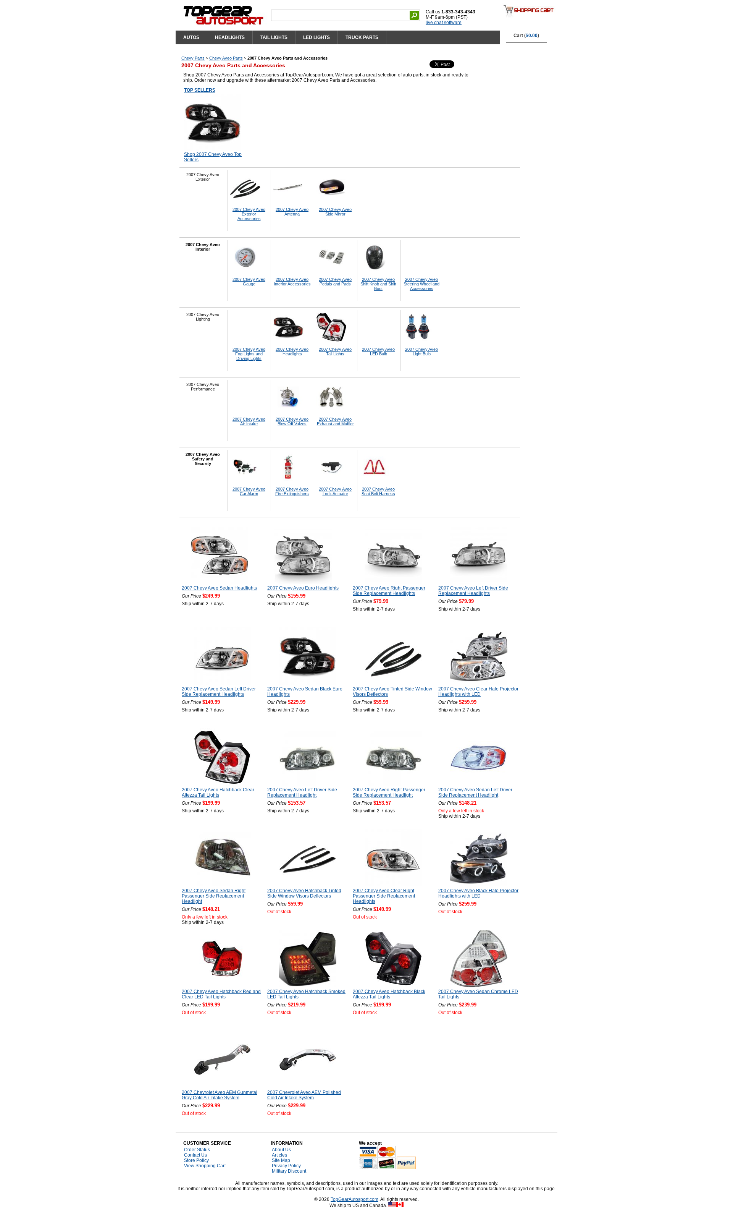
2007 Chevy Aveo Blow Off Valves (292, 421)
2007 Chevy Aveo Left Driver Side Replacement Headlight (302, 792)
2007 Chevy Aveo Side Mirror (335, 211)
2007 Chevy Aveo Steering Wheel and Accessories (421, 284)
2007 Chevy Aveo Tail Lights (335, 351)
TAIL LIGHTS (273, 37)
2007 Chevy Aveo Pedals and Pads (335, 281)
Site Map (281, 1160)
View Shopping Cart (205, 1165)
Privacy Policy (286, 1165)
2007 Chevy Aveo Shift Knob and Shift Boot (378, 284)
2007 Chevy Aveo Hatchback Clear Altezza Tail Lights (218, 792)
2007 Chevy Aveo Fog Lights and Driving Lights (248, 354)
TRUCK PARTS (362, 37)
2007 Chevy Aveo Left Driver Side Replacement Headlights (473, 590)
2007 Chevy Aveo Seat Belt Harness (378, 491)
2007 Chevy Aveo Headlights (292, 351)
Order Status (197, 1149)
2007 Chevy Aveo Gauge (248, 281)
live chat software (444, 22)
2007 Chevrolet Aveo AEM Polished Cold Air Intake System (304, 1095)
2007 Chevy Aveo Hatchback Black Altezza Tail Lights (389, 994)
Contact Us (195, 1155)
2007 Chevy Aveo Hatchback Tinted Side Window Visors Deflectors (304, 893)
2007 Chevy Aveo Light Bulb (421, 351)
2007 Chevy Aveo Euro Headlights (303, 588)
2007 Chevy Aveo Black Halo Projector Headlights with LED (478, 893)
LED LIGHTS (316, 37)
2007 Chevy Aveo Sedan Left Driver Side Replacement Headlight (475, 792)
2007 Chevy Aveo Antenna (292, 211)
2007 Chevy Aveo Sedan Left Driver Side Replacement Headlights (219, 691)
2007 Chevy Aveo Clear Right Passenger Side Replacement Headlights (384, 896)
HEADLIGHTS (230, 37)
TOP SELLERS (199, 90)
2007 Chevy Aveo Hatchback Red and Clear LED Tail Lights (221, 994)
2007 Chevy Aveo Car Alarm (248, 491)
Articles (279, 1155)
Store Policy (196, 1160)
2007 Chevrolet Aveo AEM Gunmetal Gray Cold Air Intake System (219, 1095)
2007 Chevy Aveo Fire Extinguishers (292, 491)
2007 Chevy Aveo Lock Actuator (335, 491)
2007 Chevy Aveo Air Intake (248, 421)
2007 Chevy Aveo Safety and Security (203, 459)
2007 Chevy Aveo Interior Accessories (292, 281)
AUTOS (191, 37)
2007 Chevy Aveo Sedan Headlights (219, 588)
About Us (281, 1149)
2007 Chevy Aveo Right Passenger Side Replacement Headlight (389, 792)
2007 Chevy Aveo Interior (203, 246)
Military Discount (289, 1171)
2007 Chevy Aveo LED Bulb (378, 351)
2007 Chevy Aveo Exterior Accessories (248, 214)
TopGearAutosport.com (354, 1199)
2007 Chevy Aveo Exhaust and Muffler (335, 421)
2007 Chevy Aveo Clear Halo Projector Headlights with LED (478, 691)
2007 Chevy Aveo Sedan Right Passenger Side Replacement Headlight (213, 896)
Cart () (526, 35)
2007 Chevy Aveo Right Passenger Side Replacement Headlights (389, 590)
